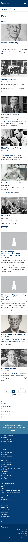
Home (2, 13)
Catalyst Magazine (7, 409)
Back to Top (24, 540)
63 (24, 392)
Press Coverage (7, 406)
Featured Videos (7, 414)
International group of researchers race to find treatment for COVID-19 (10, 253)
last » (20, 394)
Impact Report (6, 411)
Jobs (2, 497)
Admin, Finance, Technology (7, 483)
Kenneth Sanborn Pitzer (11, 183)
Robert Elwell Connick (10, 115)
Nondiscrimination (22, 533)
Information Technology (7, 495)
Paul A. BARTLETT (17, 373)
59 (10, 392)
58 (7, 392)
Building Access (5, 485)
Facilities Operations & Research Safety (10, 492)
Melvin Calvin (6, 216)
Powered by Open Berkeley (20, 529)
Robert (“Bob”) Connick (7, 121)
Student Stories (7, 417)
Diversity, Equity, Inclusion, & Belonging (10, 490)
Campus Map (4, 514)
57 (24, 388)
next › (15, 394)
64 (10, 395)
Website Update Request (7, 503)
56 (21, 388)
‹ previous (14, 388)
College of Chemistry (9, 9)
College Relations (5, 486)
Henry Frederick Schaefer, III (13, 334)
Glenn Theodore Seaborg (11, 148)
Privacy (25, 535)
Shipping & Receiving (6, 499)
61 (17, 392)
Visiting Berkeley (5, 516)
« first (8, 388)
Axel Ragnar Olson (8, 79)
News (7, 13)
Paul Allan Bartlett (8, 368)
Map (2, 444)
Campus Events (5, 512)
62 (21, 392)
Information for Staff (6, 494)
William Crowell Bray (9, 42)
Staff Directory (5, 501)
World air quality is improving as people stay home (13, 296)
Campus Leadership (6, 511)
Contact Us (3, 488)
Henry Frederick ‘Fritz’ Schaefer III (10, 339)
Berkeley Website (5, 507)
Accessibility (24, 531)
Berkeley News (5, 509)
